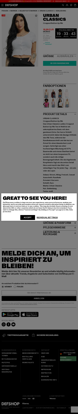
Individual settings (47, 217)
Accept (28, 217)
